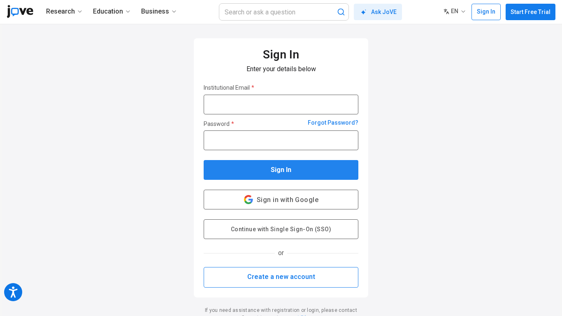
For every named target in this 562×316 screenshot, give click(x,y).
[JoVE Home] (20, 11)
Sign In (281, 170)
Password (219, 124)
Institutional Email (229, 87)
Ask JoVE (384, 12)
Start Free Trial (530, 12)
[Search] (341, 12)
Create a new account (281, 277)
